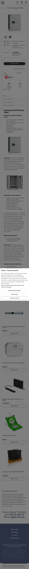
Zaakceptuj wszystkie (14, 298)
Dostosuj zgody (14, 294)
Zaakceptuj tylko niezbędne (14, 290)
